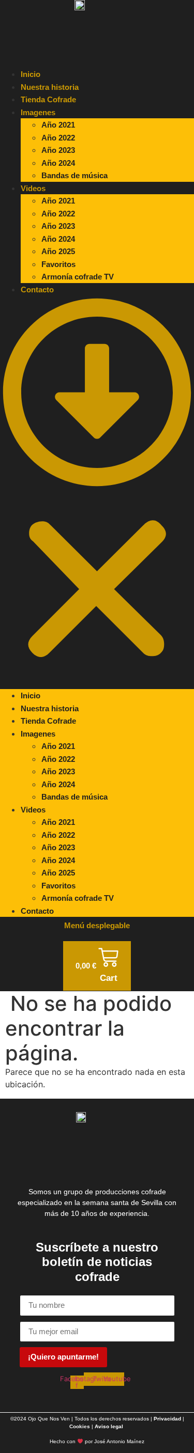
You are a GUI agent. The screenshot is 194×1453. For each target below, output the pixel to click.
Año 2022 (58, 137)
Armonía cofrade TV (77, 276)
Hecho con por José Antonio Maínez (97, 1441)
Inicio (30, 74)
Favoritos (58, 264)
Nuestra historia (50, 87)
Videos (33, 188)
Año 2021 (58, 124)
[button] (97, 492)
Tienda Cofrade (48, 99)
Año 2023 (58, 150)
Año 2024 (58, 163)
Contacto (37, 289)
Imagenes (38, 112)
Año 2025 (58, 251)
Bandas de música (74, 175)
